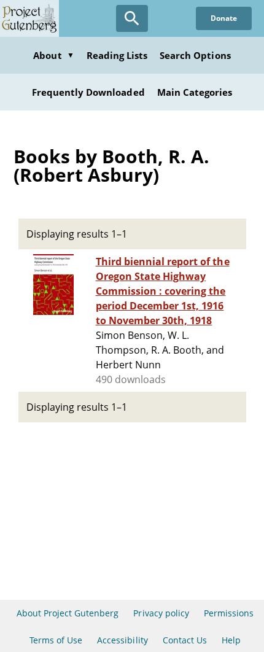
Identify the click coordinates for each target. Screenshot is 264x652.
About (53, 55)
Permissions (229, 613)
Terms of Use (55, 640)
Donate (224, 18)
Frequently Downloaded (88, 92)
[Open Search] (132, 18)
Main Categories (195, 92)
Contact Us (185, 640)
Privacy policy (161, 613)
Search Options (195, 55)
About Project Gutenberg (68, 613)
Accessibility (122, 640)
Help (231, 640)
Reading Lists (117, 55)
